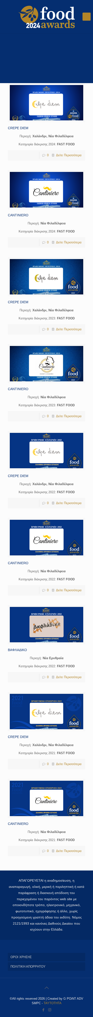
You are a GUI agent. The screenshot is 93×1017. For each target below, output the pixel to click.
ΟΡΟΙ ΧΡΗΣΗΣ (21, 957)
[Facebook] (43, 1010)
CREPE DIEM (18, 128)
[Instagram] (49, 1010)
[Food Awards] (46, 16)
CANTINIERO (18, 215)
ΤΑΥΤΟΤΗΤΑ (53, 1003)
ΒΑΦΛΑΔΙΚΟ (17, 650)
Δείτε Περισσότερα (69, 155)
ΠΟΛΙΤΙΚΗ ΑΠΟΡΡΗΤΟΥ (28, 966)
